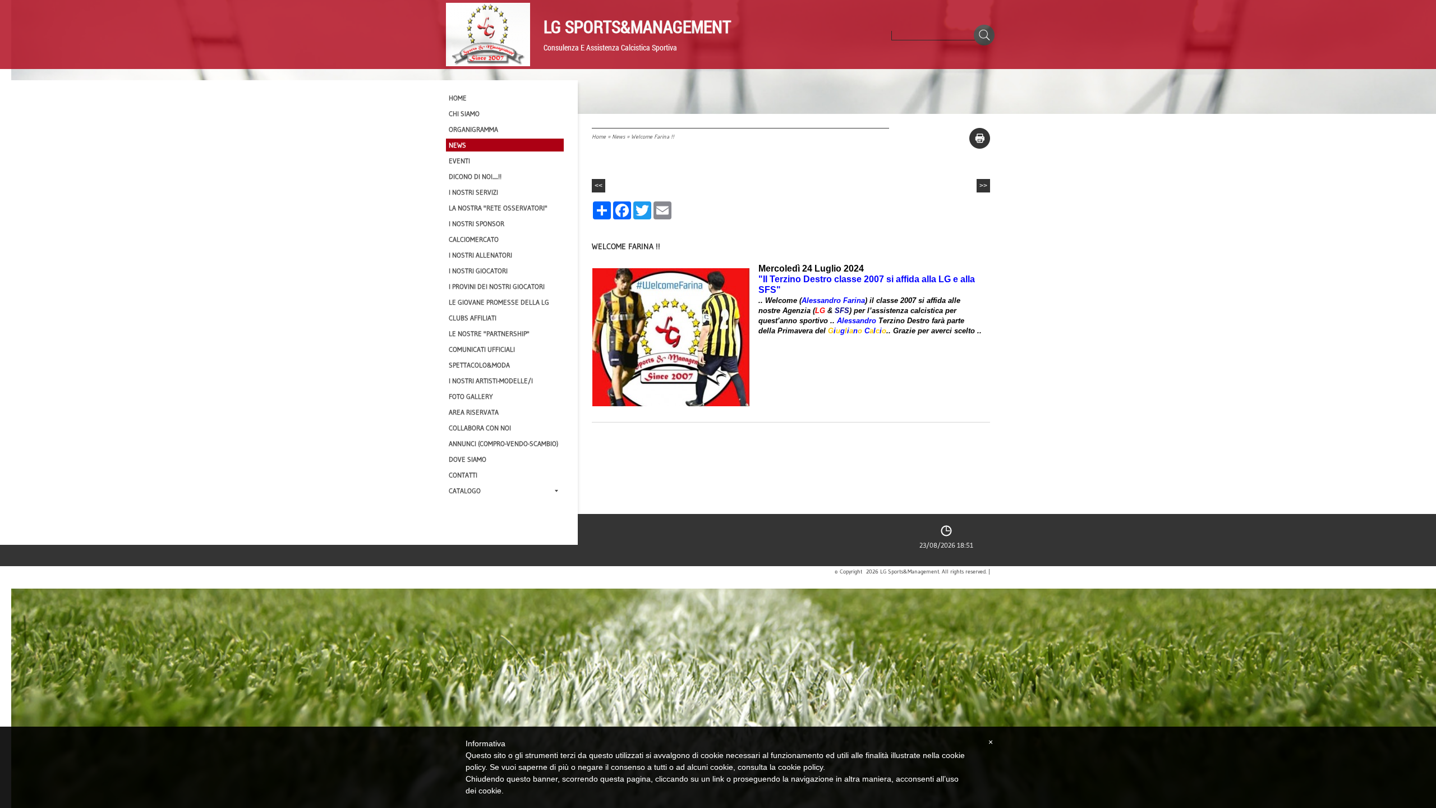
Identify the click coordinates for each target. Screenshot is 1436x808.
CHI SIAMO (464, 113)
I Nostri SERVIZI (473, 192)
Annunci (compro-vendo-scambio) (503, 443)
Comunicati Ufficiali (482, 349)
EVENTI (459, 161)
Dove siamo (467, 459)
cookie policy (800, 767)
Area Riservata (474, 412)
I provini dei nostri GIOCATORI (497, 286)
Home (599, 136)
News (618, 136)
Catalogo (465, 490)
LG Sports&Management (637, 26)
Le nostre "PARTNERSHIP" (489, 333)
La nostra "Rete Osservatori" (498, 208)
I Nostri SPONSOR (476, 223)
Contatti (463, 475)
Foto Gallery (471, 396)
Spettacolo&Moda (479, 365)
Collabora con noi (480, 428)
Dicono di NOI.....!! (475, 176)
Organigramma (473, 129)
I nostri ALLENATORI (480, 255)
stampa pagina (979, 138)
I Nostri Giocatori (478, 271)
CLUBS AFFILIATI (472, 318)
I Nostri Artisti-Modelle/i (491, 381)
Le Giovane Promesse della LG (499, 302)
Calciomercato (474, 239)
